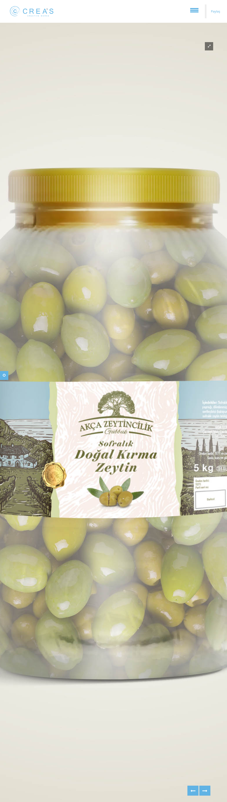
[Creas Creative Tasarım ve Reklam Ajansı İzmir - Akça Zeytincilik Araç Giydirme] (192, 791)
